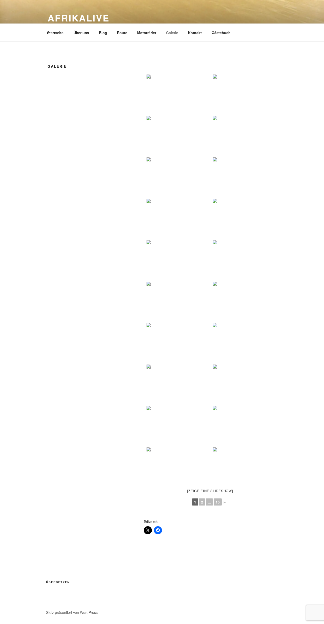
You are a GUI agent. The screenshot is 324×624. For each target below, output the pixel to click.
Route (122, 32)
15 (218, 502)
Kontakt (195, 32)
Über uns (81, 32)
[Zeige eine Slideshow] (210, 490)
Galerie (172, 32)
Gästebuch (221, 32)
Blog (103, 32)
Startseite (55, 32)
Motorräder (146, 32)
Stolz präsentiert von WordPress (72, 612)
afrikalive (79, 17)
